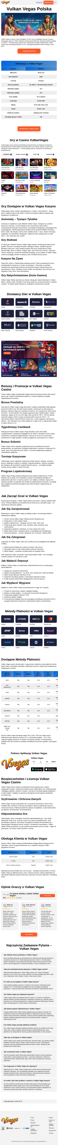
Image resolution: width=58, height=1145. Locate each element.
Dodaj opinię (47, 895)
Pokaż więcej (29, 934)
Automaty (49, 154)
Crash (35, 154)
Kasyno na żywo (20, 154)
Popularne (7, 154)
